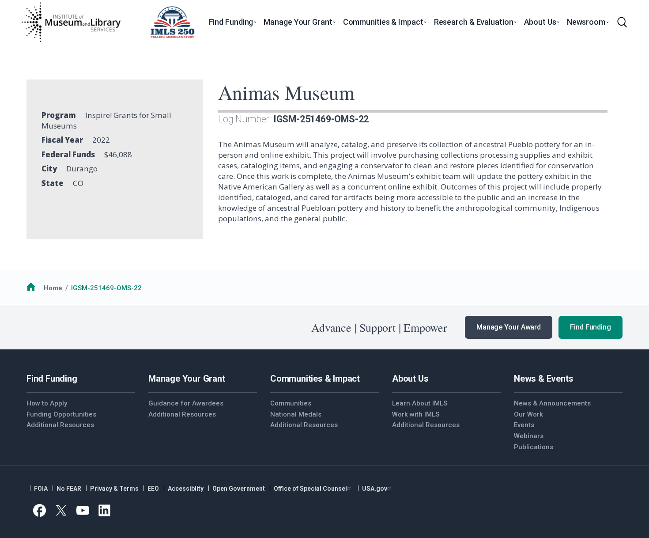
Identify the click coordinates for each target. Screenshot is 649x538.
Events (524, 425)
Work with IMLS (415, 414)
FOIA (41, 488)
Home (53, 288)
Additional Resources (60, 425)
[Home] (71, 22)
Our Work (528, 414)
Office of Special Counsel (310, 488)
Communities (290, 403)
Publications (533, 447)
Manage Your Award (508, 327)
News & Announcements (552, 403)
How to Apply (46, 403)
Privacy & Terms (114, 488)
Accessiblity (186, 488)
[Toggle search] (622, 22)
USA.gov (374, 488)
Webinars (528, 436)
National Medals (295, 414)
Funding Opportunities (61, 414)
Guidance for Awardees (185, 403)
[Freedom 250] (172, 22)
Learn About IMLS (419, 403)
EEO (153, 488)
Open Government (238, 488)
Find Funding (590, 327)
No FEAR (69, 488)
